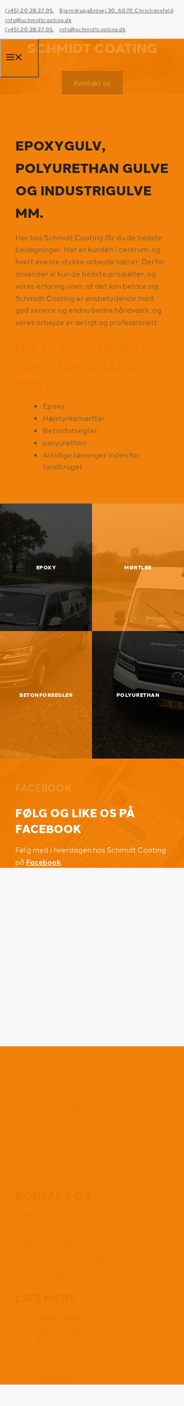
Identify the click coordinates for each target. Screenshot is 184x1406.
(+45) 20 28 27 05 (29, 10)
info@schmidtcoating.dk (38, 19)
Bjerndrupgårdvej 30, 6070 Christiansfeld (116, 10)
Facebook (43, 862)
